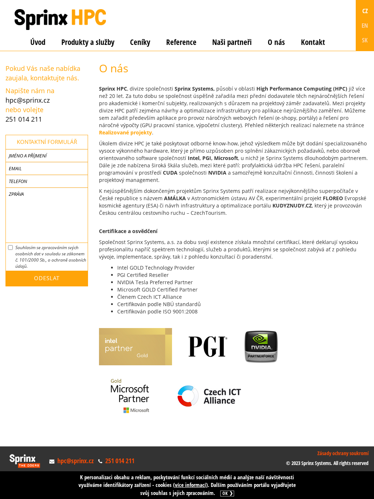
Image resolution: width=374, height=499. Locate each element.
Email (15, 168)
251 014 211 (23, 119)
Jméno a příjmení (28, 155)
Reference (181, 42)
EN (365, 25)
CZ (365, 11)
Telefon (18, 181)
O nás (276, 42)
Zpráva (16, 194)
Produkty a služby (87, 42)
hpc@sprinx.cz (27, 100)
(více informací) (190, 484)
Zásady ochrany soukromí (343, 453)
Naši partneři (232, 42)
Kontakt (313, 42)
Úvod (37, 42)
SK (365, 40)
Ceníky (140, 42)
